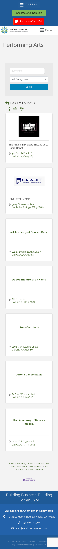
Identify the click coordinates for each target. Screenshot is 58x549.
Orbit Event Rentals (19, 199)
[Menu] (29, 5)
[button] (7, 103)
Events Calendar (36, 463)
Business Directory (17, 463)
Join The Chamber (34, 469)
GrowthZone (40, 544)
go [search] (30, 86)
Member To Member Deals (30, 466)
